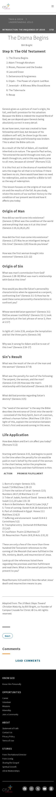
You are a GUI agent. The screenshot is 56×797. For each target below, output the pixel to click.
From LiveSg (7, 758)
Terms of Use (8, 740)
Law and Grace (16, 71)
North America (15, 14)
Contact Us (7, 732)
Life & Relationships (10, 770)
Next (7, 635)
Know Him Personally (11, 684)
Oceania (39, 14)
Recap (12, 94)
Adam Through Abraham (22, 62)
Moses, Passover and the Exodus (25, 67)
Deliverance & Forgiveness (22, 76)
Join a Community (10, 714)
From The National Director (14, 754)
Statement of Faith (10, 728)
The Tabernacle (17, 90)
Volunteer (6, 702)
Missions (6, 706)
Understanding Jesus (21, 22)
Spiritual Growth (9, 766)
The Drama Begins (18, 57)
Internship (6, 710)
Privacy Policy (8, 736)
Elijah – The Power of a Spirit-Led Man (29, 81)
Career (5, 698)
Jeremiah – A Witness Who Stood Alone (29, 85)
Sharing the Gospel (10, 762)
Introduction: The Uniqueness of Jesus (23, 29)
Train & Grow (16, 19)
